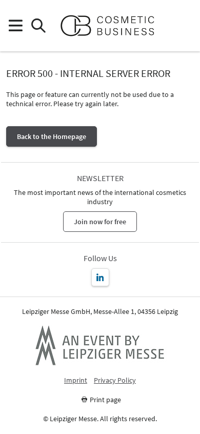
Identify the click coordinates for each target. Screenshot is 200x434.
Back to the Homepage (51, 136)
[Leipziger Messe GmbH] (100, 345)
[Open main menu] (15, 26)
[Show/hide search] (38, 26)
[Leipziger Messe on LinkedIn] (100, 277)
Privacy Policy (115, 380)
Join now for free (100, 221)
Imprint (75, 380)
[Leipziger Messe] (185, 26)
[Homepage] (111, 25)
